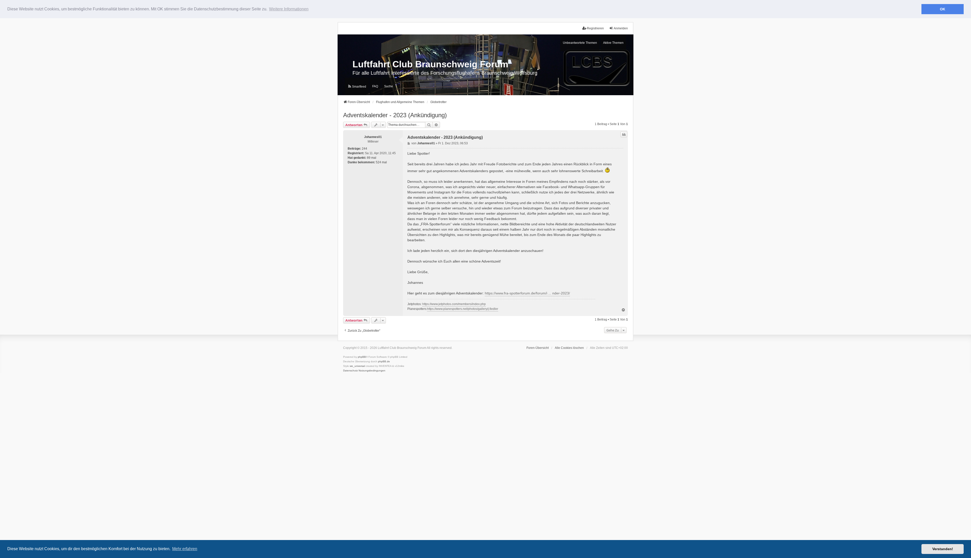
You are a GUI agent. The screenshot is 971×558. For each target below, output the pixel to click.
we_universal (357, 366)
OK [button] (942, 9)
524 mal (381, 162)
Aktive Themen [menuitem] (613, 43)
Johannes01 (373, 137)
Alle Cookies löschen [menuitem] (569, 348)
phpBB (362, 356)
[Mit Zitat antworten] (624, 134)
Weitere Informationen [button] (288, 9)
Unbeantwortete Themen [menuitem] (580, 43)
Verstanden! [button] (942, 549)
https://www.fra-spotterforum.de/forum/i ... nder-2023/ (527, 293)
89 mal (371, 158)
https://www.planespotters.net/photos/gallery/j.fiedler (462, 309)
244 (364, 148)
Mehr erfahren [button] (184, 549)
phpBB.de (384, 361)
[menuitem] (357, 86)
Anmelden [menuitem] (621, 28)
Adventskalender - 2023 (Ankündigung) (395, 115)
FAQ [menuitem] (375, 86)
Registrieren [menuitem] (595, 28)
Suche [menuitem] (388, 86)
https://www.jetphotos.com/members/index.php (454, 304)
